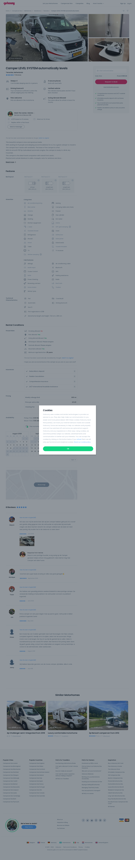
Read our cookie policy (82, 442)
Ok (68, 449)
